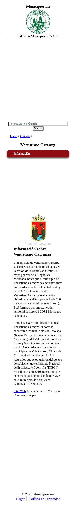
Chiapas (25, 136)
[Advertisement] (38, 80)
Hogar (20, 499)
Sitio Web (20, 391)
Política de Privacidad (44, 499)
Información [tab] (22, 153)
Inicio (13, 136)
